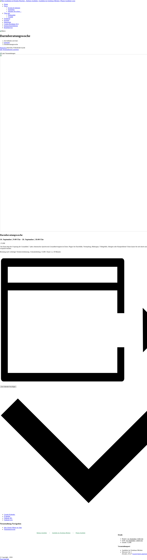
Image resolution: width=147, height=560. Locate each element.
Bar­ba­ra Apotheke (42, 533)
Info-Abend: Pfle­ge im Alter (13, 527)
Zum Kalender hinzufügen (8, 386)
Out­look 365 (8, 518)
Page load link (4, 559)
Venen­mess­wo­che (9, 529)
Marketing (3, 48)
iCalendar (7, 516)
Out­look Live (8, 520)
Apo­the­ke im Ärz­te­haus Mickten (61, 533)
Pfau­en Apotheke (80, 533)
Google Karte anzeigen (139, 554)
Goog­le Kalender (9, 514)
